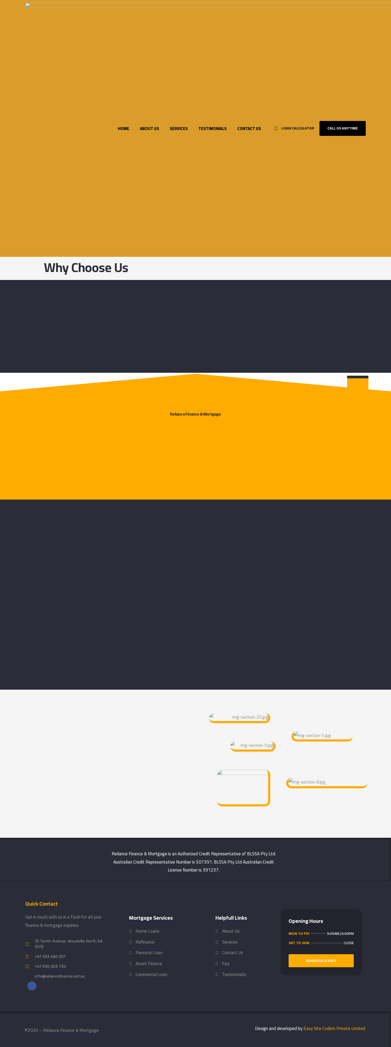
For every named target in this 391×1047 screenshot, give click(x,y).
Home (123, 128)
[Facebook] (31, 985)
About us (149, 128)
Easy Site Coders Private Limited (334, 1028)
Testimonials (212, 128)
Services (179, 128)
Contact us (249, 128)
